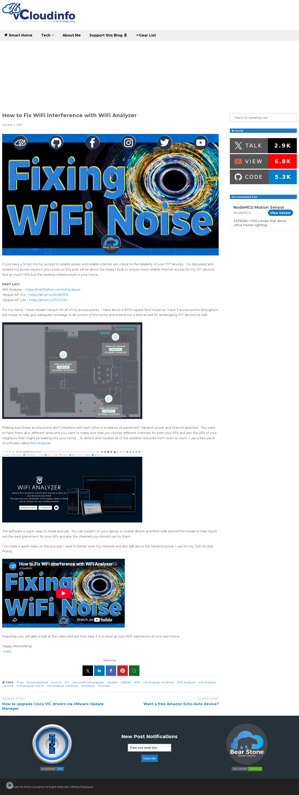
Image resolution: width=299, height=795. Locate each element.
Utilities (126, 682)
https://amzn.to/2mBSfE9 (48, 295)
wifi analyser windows (158, 682)
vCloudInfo (37, 786)
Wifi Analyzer (186, 682)
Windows (88, 685)
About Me (72, 35)
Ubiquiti (53, 310)
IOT (67, 682)
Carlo (7, 651)
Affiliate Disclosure (81, 786)
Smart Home (20, 35)
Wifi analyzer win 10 (30, 685)
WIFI (137, 682)
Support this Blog (107, 35)
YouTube (103, 685)
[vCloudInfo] (39, 16)
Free (20, 682)
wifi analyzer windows (62, 685)
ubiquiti (112, 682)
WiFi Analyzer (40, 443)
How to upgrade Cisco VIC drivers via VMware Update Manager (53, 706)
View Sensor (280, 213)
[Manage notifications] (9, 785)
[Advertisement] (149, 73)
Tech (46, 35)
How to (56, 682)
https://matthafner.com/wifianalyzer (53, 290)
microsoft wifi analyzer (88, 682)
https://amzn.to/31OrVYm (48, 300)
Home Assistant (37, 682)
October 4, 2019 (12, 124)
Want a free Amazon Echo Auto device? (181, 704)
